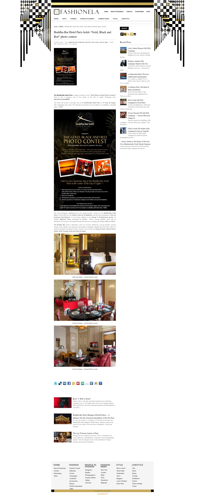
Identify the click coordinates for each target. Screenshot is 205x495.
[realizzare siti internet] (102, 494)
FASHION (73, 19)
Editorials (73, 471)
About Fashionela (117, 11)
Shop (148, 11)
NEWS (64, 19)
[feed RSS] (128, 35)
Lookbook (73, 478)
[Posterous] (73, 384)
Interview (88, 483)
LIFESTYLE (125, 19)
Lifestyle (137, 465)
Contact (129, 11)
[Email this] (87, 384)
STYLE (115, 19)
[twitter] (125, 35)
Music (134, 471)
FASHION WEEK (103, 19)
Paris (102, 477)
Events (134, 481)
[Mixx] (78, 384)
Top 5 (118, 476)
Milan (103, 475)
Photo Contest (95, 42)
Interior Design (137, 483)
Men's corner (121, 468)
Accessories (74, 481)
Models (87, 472)
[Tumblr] (91, 384)
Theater (135, 476)
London (103, 472)
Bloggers (120, 478)
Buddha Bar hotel (73, 42)
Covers (72, 473)
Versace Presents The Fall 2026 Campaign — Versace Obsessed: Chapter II (139, 115)
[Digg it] (64, 384)
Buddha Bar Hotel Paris (84, 42)
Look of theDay (122, 481)
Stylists (87, 480)
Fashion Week (105, 466)
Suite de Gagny (104, 42)
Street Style (120, 471)
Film (133, 468)
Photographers (90, 475)
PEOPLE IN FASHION (87, 19)
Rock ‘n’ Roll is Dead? (82, 398)
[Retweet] (55, 384)
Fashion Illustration (76, 486)
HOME (56, 19)
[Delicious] (60, 384)
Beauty (72, 483)
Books (134, 473)
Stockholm (104, 480)
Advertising (139, 11)
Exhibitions (136, 478)
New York (104, 470)
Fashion (73, 465)
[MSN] (96, 384)
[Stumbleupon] (82, 384)
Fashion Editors (90, 477)
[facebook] (122, 35)
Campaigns (73, 476)
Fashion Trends (75, 468)
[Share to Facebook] (69, 384)
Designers (88, 470)
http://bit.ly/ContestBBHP (62, 99)
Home (106, 11)
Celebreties (120, 473)
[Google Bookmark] (100, 384)
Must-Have (120, 483)
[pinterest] (131, 35)
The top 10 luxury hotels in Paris (85, 433)
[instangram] (134, 35)
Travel (134, 486)
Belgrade (104, 483)
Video (56, 476)
